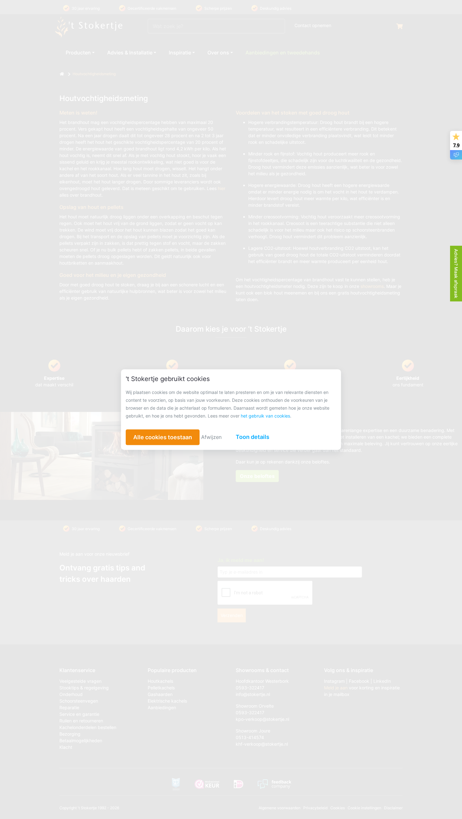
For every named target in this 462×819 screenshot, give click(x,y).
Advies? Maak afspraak (456, 273)
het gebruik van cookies (265, 415)
